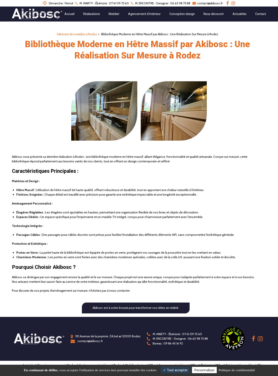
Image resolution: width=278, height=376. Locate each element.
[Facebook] (227, 3)
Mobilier (114, 14)
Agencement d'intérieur (144, 14)
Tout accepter (177, 370)
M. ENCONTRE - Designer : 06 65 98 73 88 (180, 339)
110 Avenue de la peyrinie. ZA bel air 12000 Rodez (108, 336)
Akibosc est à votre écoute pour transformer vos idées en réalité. (136, 308)
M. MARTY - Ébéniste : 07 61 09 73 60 (177, 334)
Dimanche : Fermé (60, 3)
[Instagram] (233, 3)
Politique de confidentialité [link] (237, 370)
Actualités (240, 14)
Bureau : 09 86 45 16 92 (167, 343)
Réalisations (91, 14)
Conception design (182, 14)
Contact (260, 14)
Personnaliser (204, 370)
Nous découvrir (214, 14)
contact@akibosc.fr (210, 3)
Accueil (69, 14)
